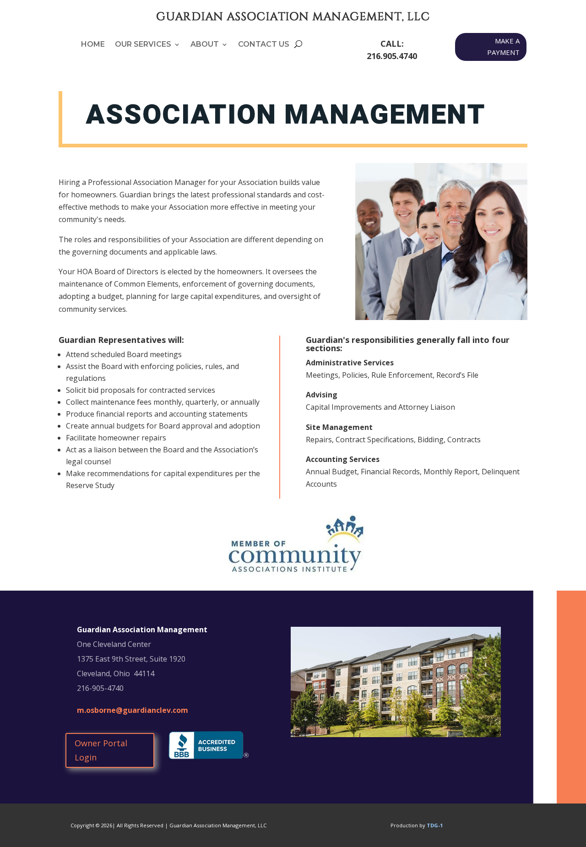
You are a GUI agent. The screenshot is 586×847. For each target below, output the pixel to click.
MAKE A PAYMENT (503, 46)
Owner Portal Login (101, 750)
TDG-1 (435, 825)
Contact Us (263, 45)
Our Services (143, 45)
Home (93, 45)
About (204, 45)
